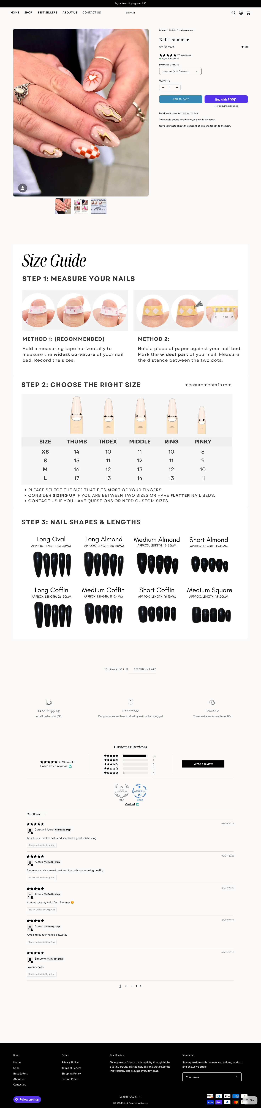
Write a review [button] (203, 764)
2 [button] (126, 986)
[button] (28, 12)
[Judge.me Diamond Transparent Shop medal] (139, 791)
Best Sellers (20, 1073)
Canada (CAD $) (129, 1096)
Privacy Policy (70, 1062)
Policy (65, 1055)
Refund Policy (70, 1079)
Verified (130, 804)
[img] (244, 47)
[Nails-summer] (63, 206)
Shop (16, 1055)
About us (18, 1079)
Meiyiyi (130, 12)
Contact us (19, 1084)
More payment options (226, 105)
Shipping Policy (71, 1073)
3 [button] (131, 986)
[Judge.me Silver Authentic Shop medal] (122, 791)
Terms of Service (71, 1068)
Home (162, 30)
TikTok (172, 30)
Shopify (143, 1103)
